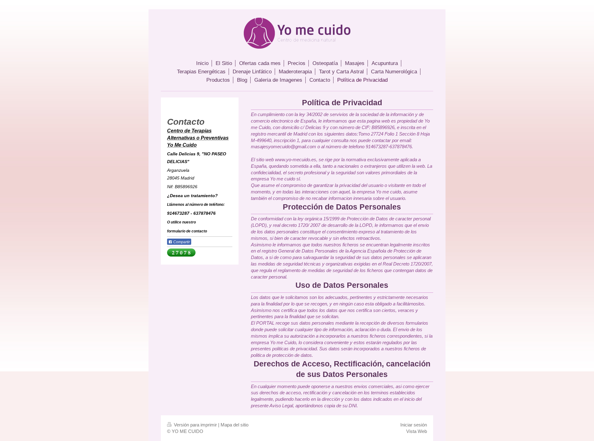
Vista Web (416, 431)
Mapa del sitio (234, 424)
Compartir (181, 242)
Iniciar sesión (413, 424)
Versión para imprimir (195, 424)
